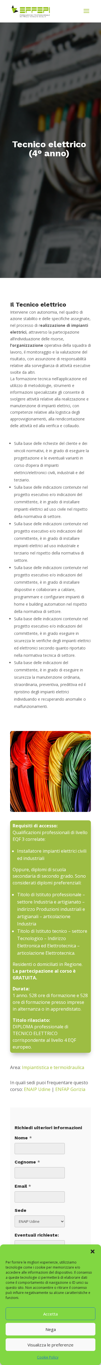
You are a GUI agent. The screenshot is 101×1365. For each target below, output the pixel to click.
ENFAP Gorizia (70, 1089)
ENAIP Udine (37, 1089)
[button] (92, 1251)
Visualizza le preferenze (50, 1345)
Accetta (50, 1314)
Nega (50, 1329)
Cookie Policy (47, 1357)
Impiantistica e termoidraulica (53, 1067)
